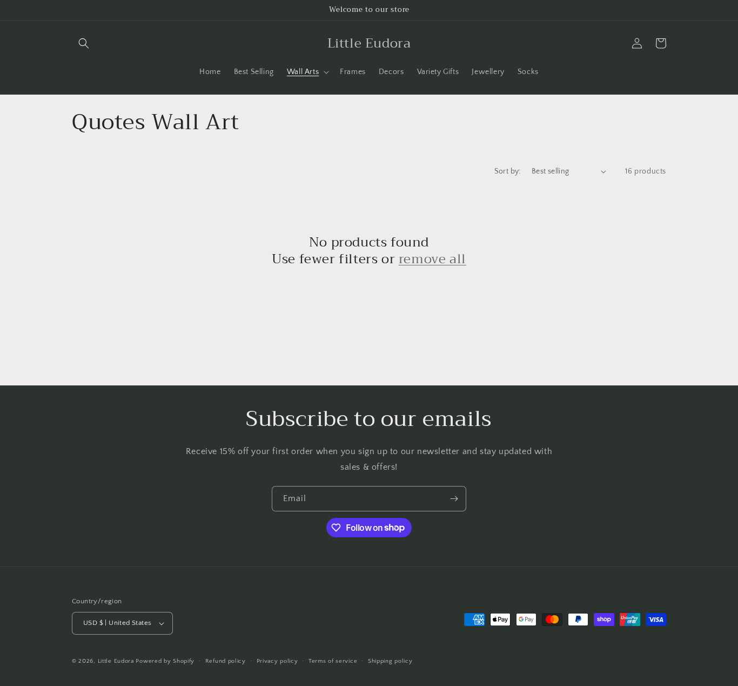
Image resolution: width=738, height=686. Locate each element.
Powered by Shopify (165, 661)
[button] (84, 43)
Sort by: (507, 171)
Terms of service (332, 661)
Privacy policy (277, 661)
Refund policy (225, 661)
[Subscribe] (454, 498)
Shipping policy (390, 661)
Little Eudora (116, 661)
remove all (432, 259)
